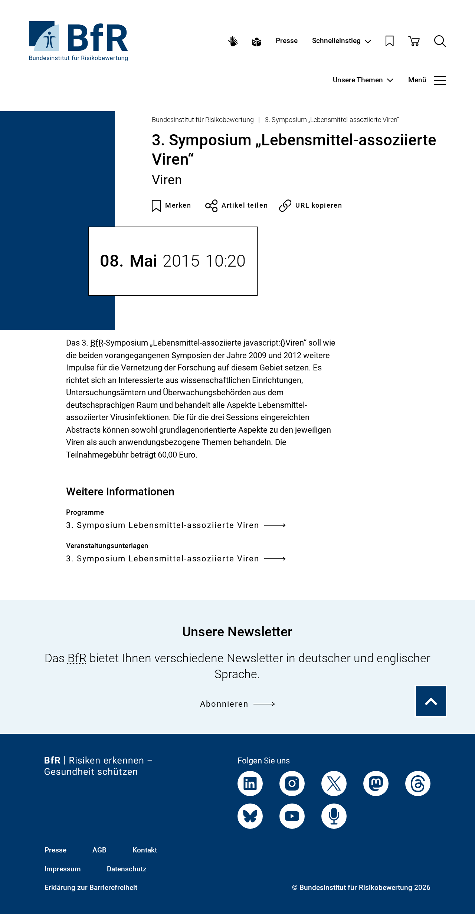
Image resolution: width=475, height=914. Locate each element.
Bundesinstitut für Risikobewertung (203, 119)
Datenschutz (127, 869)
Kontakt (144, 850)
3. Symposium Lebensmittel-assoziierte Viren (163, 525)
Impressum (63, 869)
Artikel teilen (245, 205)
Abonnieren (224, 704)
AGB (99, 850)
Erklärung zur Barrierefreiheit (91, 888)
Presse (287, 41)
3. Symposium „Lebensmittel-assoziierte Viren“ (332, 119)
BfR (97, 342)
